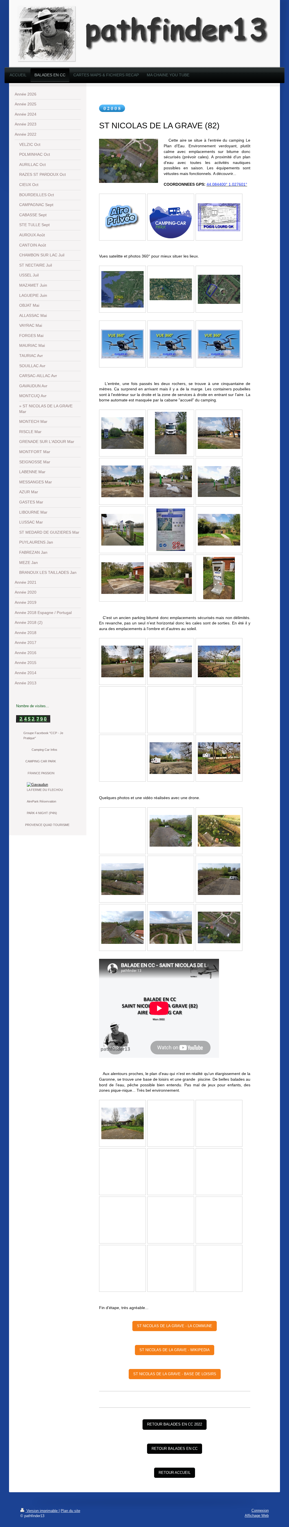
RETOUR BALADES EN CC (175, 1448)
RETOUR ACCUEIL (175, 1472)
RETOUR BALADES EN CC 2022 (174, 1424)
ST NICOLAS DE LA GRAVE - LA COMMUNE (174, 1326)
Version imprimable (42, 1511)
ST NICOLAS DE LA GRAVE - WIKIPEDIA (174, 1350)
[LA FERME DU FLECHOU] (47, 784)
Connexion (260, 1510)
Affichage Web (257, 1515)
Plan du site (70, 1511)
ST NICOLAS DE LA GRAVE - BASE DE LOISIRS (174, 1374)
